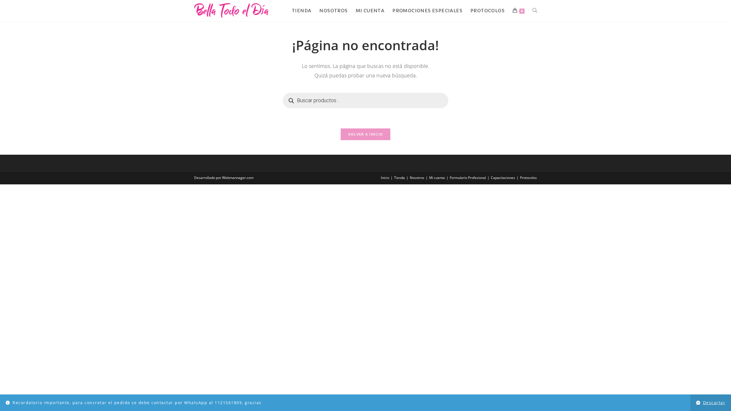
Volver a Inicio (365, 134)
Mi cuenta (437, 177)
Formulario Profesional (468, 177)
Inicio (385, 177)
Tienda (399, 177)
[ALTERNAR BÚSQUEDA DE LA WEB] (535, 10)
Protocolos (528, 177)
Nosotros (417, 177)
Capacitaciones (503, 177)
